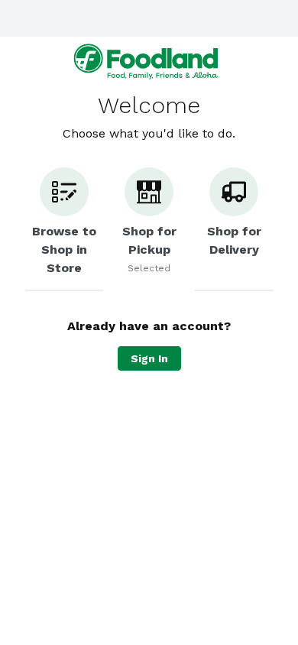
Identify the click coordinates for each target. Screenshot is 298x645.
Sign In (149, 358)
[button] (64, 229)
